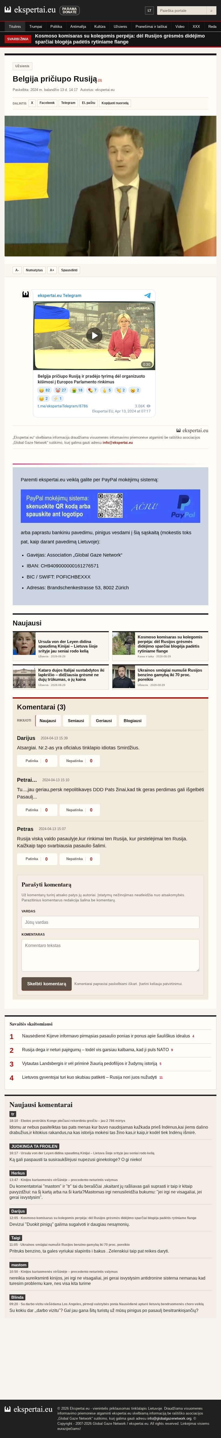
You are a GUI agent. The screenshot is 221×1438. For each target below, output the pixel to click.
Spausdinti (69, 270)
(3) (100, 80)
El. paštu (88, 103)
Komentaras (33, 934)
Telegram (68, 103)
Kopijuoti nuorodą (115, 103)
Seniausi (76, 720)
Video (179, 27)
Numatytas (34, 270)
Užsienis (120, 27)
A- (17, 270)
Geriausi (104, 720)
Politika (56, 27)
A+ (52, 270)
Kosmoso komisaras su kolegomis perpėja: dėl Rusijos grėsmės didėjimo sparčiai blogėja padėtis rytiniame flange (120, 39)
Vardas (28, 911)
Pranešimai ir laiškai (151, 27)
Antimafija (78, 27)
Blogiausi (132, 720)
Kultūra (99, 27)
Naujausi (48, 720)
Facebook (47, 103)
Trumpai (35, 27)
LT (149, 10)
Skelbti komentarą (46, 983)
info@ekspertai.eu (118, 443)
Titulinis (15, 27)
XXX (196, 27)
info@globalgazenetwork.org (169, 1418)
